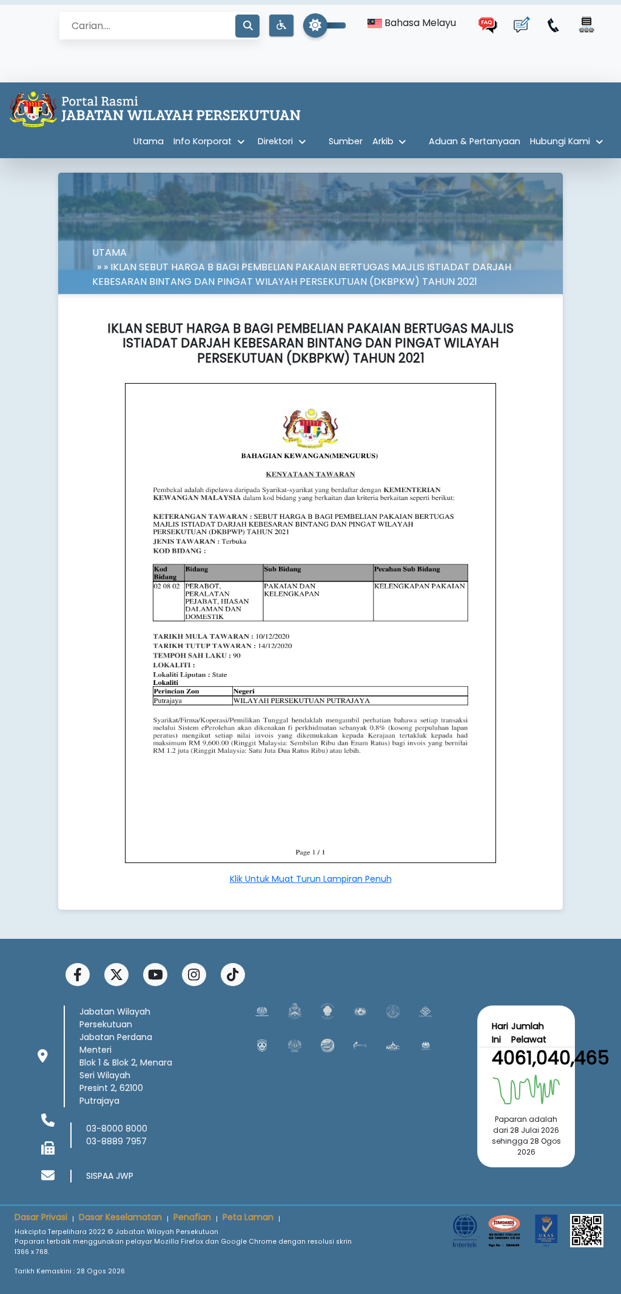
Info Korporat (202, 141)
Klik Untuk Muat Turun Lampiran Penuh (311, 879)
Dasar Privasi (41, 1217)
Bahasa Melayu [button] (419, 23)
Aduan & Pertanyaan (474, 141)
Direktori (275, 141)
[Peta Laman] (586, 25)
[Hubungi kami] (554, 25)
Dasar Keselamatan (120, 1217)
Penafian (192, 1217)
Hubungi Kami (560, 141)
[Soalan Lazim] (488, 25)
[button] (281, 25)
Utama (148, 141)
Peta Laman (248, 1217)
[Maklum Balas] (521, 25)
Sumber (346, 141)
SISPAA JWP (109, 1176)
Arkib (383, 141)
